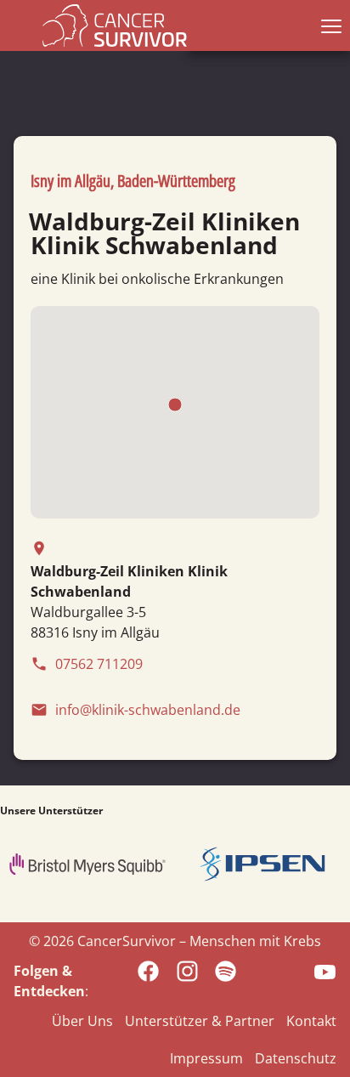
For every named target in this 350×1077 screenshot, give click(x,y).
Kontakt (311, 1021)
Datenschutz (295, 1058)
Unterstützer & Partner (199, 1021)
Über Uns (82, 1021)
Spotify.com (257, 992)
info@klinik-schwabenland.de (135, 709)
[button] (328, 25)
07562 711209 (87, 664)
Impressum (206, 1058)
